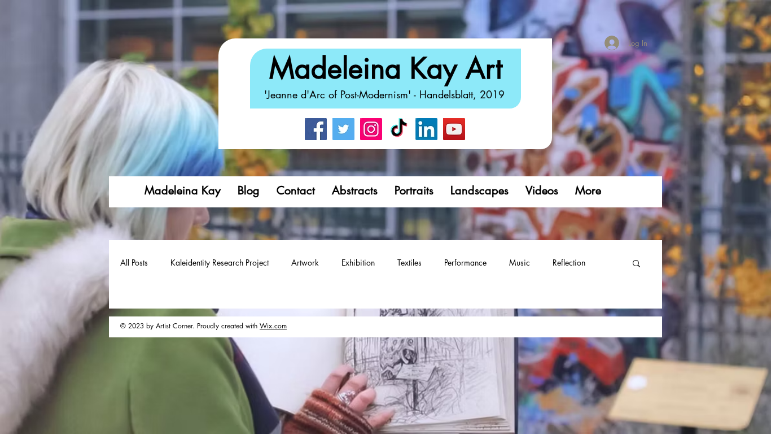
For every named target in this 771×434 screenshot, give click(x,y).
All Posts (134, 262)
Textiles (409, 262)
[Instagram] (371, 129)
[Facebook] (316, 129)
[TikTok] (399, 129)
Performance (465, 262)
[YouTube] (454, 129)
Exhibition (358, 262)
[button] (636, 264)
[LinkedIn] (426, 129)
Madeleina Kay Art (385, 68)
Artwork (305, 262)
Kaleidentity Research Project (219, 262)
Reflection (569, 262)
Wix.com (273, 326)
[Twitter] (343, 129)
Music (519, 262)
